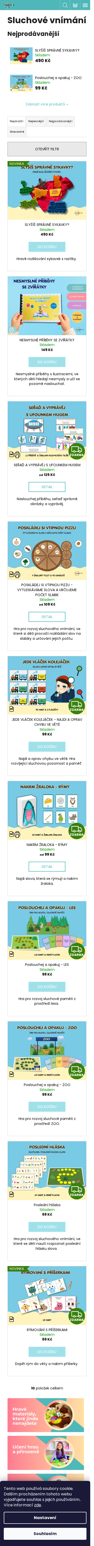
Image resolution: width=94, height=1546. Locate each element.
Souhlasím (45, 1534)
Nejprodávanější (60, 121)
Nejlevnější (36, 121)
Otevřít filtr (47, 149)
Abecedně (17, 132)
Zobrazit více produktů (45, 104)
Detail (47, 486)
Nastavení (45, 1518)
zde (37, 1505)
